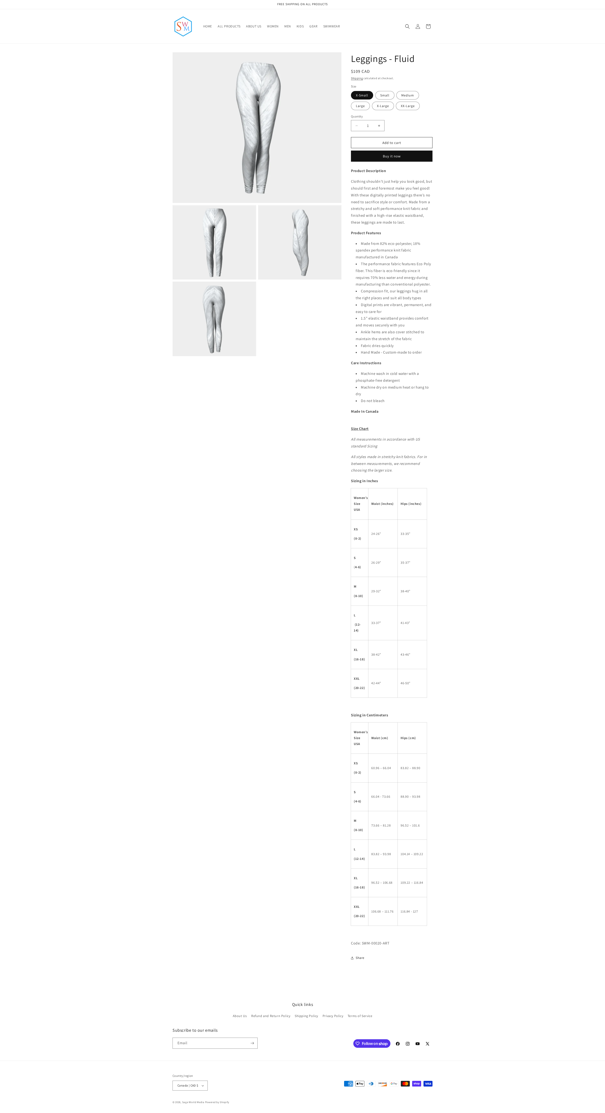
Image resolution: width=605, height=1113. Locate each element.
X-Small (362, 95)
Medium (407, 95)
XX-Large (408, 106)
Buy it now (392, 156)
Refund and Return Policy (270, 1016)
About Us (240, 1016)
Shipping (357, 78)
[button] (407, 26)
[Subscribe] (252, 1043)
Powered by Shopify (217, 1102)
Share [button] (360, 958)
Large (360, 106)
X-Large (383, 106)
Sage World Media (193, 1102)
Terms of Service (360, 1016)
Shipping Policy (306, 1016)
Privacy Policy (333, 1016)
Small (384, 95)
